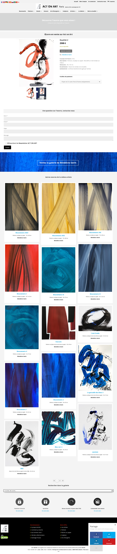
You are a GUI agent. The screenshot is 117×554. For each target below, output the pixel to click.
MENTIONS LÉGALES (77, 549)
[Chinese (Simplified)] (17, 2)
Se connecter (92, 1)
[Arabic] (15, 2)
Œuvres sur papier (66, 532)
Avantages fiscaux (36, 537)
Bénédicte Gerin (67, 54)
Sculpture (65, 11)
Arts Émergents (54, 11)
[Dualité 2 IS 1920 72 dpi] (41, 94)
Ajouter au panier (66, 51)
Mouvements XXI (95, 232)
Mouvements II (95, 294)
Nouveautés (22, 11)
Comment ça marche (37, 530)
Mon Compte (83, 1)
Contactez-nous (101, 1)
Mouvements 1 (22, 409)
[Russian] (13, 2)
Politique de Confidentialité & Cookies (62, 549)
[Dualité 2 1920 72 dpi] (31, 94)
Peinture (30, 11)
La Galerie (81, 11)
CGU (39, 549)
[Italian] (8, 2)
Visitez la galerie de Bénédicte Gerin (57, 163)
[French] (2, 2)
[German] (6, 2)
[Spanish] (10, 2)
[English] (4, 2)
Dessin (38, 11)
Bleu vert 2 (58, 447)
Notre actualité (92, 11)
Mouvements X (22, 351)
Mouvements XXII (58, 235)
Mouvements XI (58, 295)
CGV (42, 549)
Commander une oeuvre (97, 508)
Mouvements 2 (58, 400)
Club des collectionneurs (37, 535)
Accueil (76, 1)
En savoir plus (19, 510)
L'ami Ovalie (95, 333)
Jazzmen (95, 452)
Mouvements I (22, 294)
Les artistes (64, 527)
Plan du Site (86, 549)
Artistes (72, 11)
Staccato (59, 342)
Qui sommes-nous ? (36, 532)
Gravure (46, 11)
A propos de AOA (35, 527)
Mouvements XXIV (22, 233)
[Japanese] (19, 2)
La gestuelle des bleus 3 (95, 392)
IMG (21, 468)
